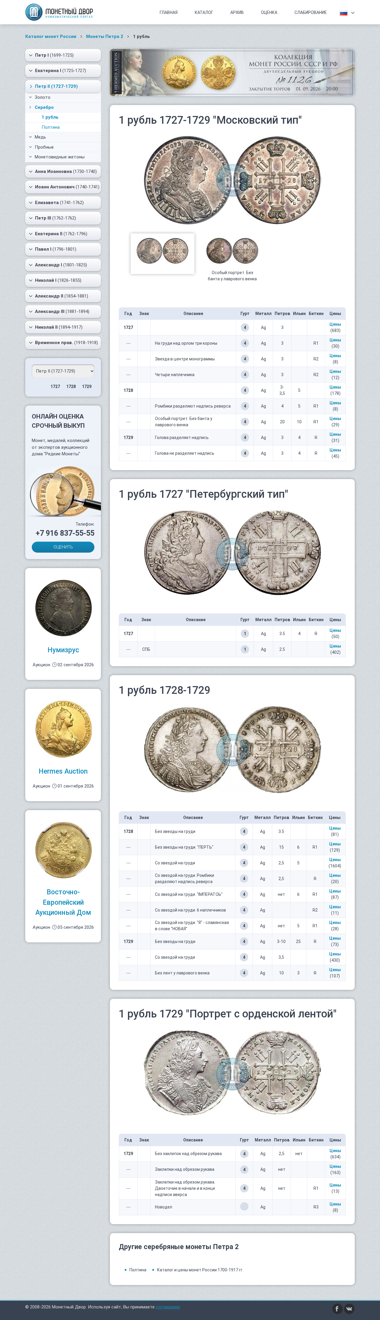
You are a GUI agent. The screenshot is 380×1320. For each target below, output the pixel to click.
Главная (169, 12)
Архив (237, 12)
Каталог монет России (50, 36)
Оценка (269, 12)
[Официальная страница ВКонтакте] (349, 1308)
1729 (86, 386)
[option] (162, 253)
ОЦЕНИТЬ (63, 547)
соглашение (168, 1307)
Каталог (204, 12)
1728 (71, 386)
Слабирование (310, 12)
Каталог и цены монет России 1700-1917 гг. (200, 1269)
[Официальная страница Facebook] (337, 1308)
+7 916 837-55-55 (65, 533)
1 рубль (50, 117)
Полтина (51, 127)
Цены (335, 324)
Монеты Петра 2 (104, 36)
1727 (55, 386)
